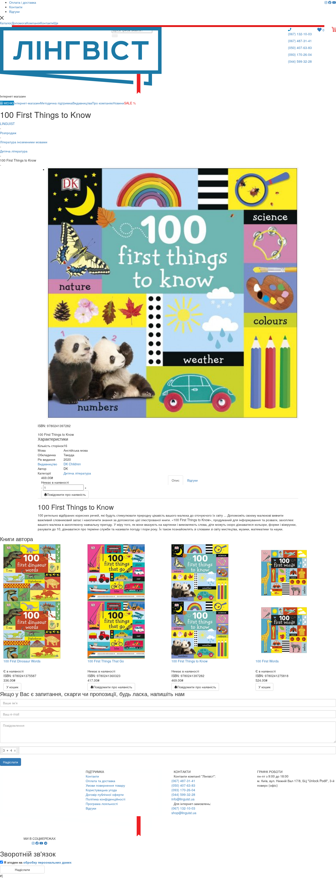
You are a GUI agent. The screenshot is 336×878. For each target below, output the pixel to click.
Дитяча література (77, 473)
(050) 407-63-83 (300, 47)
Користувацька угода (101, 790)
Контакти (92, 776)
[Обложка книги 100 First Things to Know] (172, 293)
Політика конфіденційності (105, 799)
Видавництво (47, 464)
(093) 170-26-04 (300, 54)
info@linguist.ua (183, 799)
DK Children (72, 464)
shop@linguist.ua (183, 812)
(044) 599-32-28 (300, 61)
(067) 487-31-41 (300, 40)
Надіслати (10, 762)
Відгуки (91, 808)
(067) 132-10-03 (300, 34)
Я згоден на (38, 862)
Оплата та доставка (100, 780)
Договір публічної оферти (105, 794)
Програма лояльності (102, 803)
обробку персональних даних (47, 862)
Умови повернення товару (105, 785)
